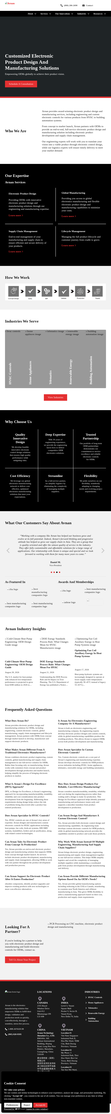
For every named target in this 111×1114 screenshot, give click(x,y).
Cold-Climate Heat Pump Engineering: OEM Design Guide (19, 664)
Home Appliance (40, 371)
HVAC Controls (19, 368)
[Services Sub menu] (50, 13)
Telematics (56, 368)
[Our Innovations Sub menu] (72, 13)
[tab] (51, 572)
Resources (98, 14)
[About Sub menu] (35, 13)
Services (44, 14)
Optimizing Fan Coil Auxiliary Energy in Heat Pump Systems (88, 653)
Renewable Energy (81, 374)
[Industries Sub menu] (88, 13)
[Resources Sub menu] (105, 13)
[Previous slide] (8, 550)
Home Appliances (96, 1003)
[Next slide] (102, 550)
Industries (81, 14)
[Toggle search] (102, 5)
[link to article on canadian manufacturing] (12, 589)
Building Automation (93, 1019)
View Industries (55, 397)
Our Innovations (62, 14)
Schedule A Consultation (21, 84)
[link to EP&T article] (42, 591)
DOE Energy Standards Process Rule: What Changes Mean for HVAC (55, 664)
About (30, 14)
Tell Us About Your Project (22, 959)
